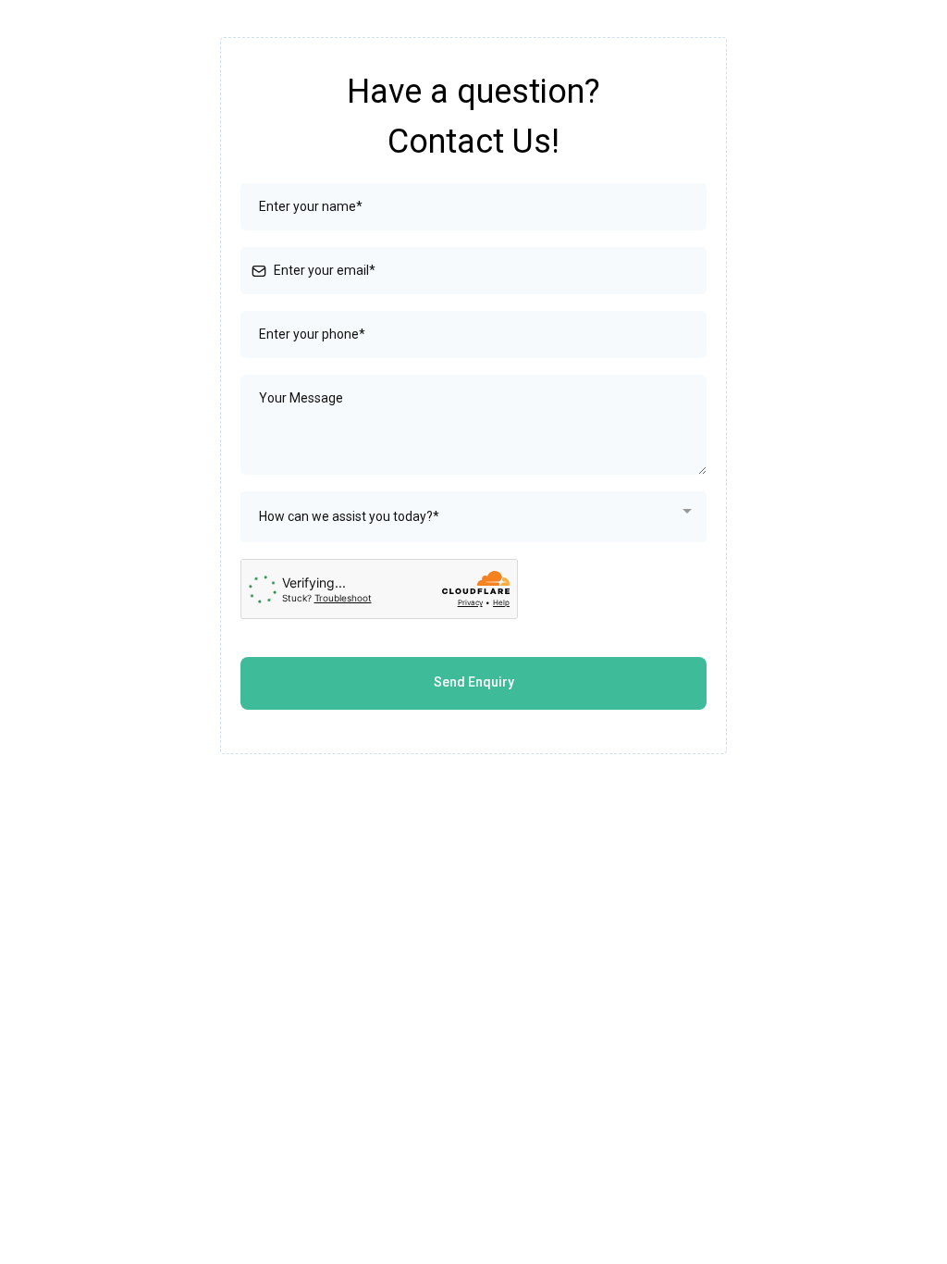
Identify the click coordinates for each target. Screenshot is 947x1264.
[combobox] (473, 516)
